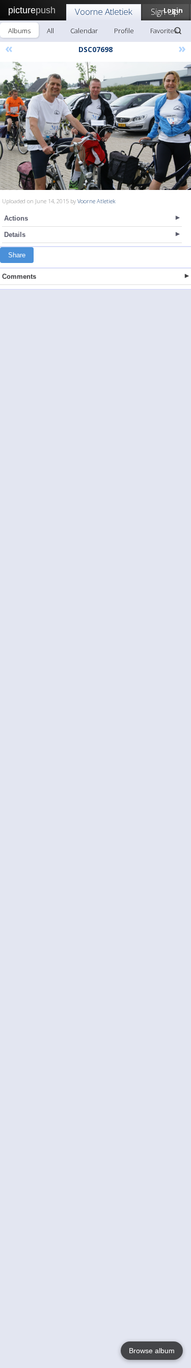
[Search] (178, 30)
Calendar (84, 30)
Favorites (163, 30)
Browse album (152, 1351)
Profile (124, 30)
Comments (19, 276)
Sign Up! (165, 11)
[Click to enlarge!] (95, 126)
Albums (19, 30)
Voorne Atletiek (103, 11)
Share (16, 255)
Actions (16, 218)
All (50, 30)
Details (14, 234)
